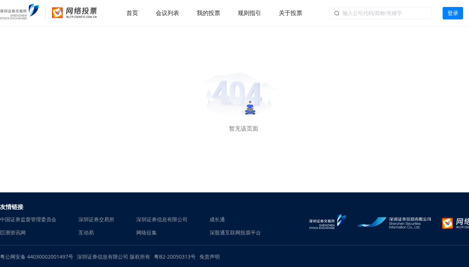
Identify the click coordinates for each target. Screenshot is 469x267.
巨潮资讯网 (13, 232)
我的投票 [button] (208, 13)
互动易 (86, 232)
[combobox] (380, 13)
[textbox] (380, 13)
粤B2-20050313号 (175, 256)
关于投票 (290, 13)
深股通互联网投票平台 (235, 232)
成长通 (217, 219)
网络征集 (146, 232)
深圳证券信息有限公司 (162, 219)
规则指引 (249, 13)
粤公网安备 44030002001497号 (36, 256)
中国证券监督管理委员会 (28, 219)
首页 (132, 13)
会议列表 (167, 13)
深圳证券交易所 (96, 219)
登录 (452, 13)
